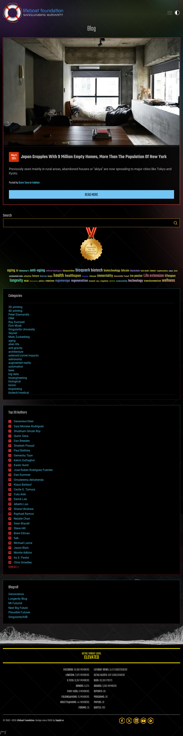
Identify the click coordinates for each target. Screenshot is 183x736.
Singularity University (21, 329)
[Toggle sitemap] (169, 12)
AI (17, 271)
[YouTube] (143, 721)
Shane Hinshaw (24, 509)
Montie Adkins (23, 552)
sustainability (121, 281)
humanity (85, 276)
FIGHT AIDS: (72, 691)
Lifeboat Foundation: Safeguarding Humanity (82, 13)
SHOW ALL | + (13, 567)
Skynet (12, 333)
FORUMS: (82, 707)
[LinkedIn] (136, 721)
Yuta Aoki (20, 494)
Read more (91, 195)
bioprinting (15, 389)
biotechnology (112, 271)
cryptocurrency (162, 271)
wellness (168, 280)
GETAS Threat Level (91, 656)
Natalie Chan (22, 518)
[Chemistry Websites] (91, 245)
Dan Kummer (22, 474)
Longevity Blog (17, 598)
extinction (27, 276)
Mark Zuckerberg (19, 337)
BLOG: (96, 680)
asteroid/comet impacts (23, 355)
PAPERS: (98, 702)
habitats (36, 182)
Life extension (154, 275)
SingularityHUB (18, 617)
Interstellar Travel (121, 276)
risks (97, 281)
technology (135, 281)
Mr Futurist (15, 603)
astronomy (15, 359)
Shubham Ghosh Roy (27, 431)
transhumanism (152, 281)
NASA (26, 281)
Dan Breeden (22, 440)
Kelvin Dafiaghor (24, 460)
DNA (11, 318)
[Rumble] (151, 721)
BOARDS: (98, 686)
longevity (16, 280)
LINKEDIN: (70, 675)
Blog (91, 29)
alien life (13, 344)
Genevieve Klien (24, 421)
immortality (105, 276)
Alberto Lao (21, 504)
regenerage (62, 281)
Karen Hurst (21, 465)
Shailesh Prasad (24, 445)
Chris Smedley (23, 562)
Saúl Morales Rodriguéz (29, 426)
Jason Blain (21, 547)
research (92, 281)
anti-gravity (15, 348)
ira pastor (136, 276)
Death (175, 271)
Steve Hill (20, 528)
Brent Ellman (22, 533)
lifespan (170, 276)
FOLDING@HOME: (69, 697)
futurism (43, 276)
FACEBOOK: (68, 669)
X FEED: (70, 680)
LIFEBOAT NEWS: (101, 669)
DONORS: (80, 686)
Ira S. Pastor (21, 557)
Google (50, 276)
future (35, 276)
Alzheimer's (24, 271)
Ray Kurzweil (16, 322)
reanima (49, 281)
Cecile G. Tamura (24, 489)
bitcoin (125, 271)
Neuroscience (34, 281)
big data (13, 374)
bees (11, 370)
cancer (153, 271)
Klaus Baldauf (23, 484)
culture (171, 271)
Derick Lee (20, 499)
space (112, 280)
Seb (16, 538)
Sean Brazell (21, 523)
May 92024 (14, 157)
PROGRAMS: (99, 697)
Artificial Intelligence (54, 271)
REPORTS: (98, 691)
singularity (104, 281)
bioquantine (69, 270)
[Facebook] (122, 721)
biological (14, 381)
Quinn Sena (24, 182)
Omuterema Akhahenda (29, 479)
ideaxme (92, 276)
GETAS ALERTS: (101, 675)
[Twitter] (129, 721)
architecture (15, 351)
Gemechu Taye (23, 455)
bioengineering (17, 378)
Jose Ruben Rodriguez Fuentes (33, 470)
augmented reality (19, 363)
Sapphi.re (59, 720)
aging (11, 270)
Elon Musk (15, 325)
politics (41, 281)
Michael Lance (23, 543)
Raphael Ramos (24, 513)
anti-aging (37, 270)
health (58, 275)
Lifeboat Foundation (25, 720)
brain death (145, 271)
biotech (97, 270)
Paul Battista (22, 450)
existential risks (16, 276)
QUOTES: (98, 707)
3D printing (15, 307)
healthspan (73, 276)
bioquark (82, 270)
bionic (12, 385)
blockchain (135, 271)
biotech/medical (18, 392)
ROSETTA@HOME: (68, 702)
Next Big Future (18, 608)
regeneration (79, 281)
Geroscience (16, 594)
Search (175, 223)
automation (15, 366)
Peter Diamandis (18, 314)
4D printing (15, 310)
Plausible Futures (19, 612)
